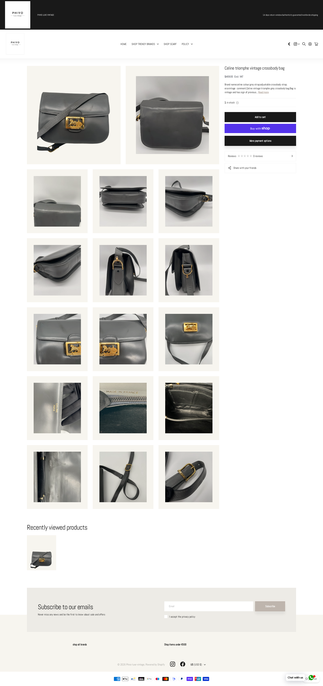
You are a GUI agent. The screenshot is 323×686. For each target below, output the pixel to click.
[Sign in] (310, 44)
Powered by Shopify (155, 664)
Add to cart (260, 117)
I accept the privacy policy (182, 616)
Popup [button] (237, 102)
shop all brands (80, 644)
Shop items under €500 (175, 644)
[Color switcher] (289, 44)
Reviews (245, 156)
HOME (123, 44)
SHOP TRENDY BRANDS (143, 44)
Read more (263, 92)
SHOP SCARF (170, 44)
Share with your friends (244, 168)
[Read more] (297, 44)
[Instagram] (172, 664)
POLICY (185, 44)
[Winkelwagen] (316, 44)
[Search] (304, 44)
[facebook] (182, 664)
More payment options (260, 141)
